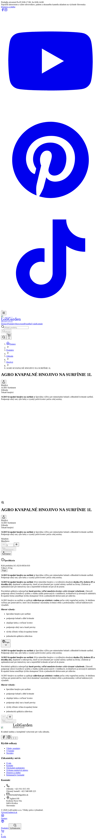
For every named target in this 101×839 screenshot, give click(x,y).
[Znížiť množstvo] (3, 544)
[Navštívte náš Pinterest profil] (15, 738)
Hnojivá (9, 362)
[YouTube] (50, 109)
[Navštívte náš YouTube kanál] (13, 738)
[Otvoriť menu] (3, 313)
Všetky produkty (13, 748)
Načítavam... (10, 550)
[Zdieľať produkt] (3, 382)
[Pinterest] (50, 208)
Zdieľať (8, 554)
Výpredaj (10, 751)
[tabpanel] (50, 605)
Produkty (11, 324)
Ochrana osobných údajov (17, 770)
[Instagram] (5, 10)
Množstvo (5, 541)
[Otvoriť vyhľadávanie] (3, 337)
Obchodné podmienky (15, 768)
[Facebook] (2, 10)
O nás (33, 324)
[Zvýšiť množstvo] (16, 544)
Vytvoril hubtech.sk (9, 812)
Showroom (19, 324)
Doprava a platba (8, 7)
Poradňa (27, 324)
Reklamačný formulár (15, 775)
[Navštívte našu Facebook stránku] (3, 737)
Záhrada (9, 356)
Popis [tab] (4, 571)
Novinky (10, 753)
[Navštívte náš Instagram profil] (9, 737)
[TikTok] (50, 307)
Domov (4, 324)
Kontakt (39, 324)
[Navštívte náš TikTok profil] (17, 738)
